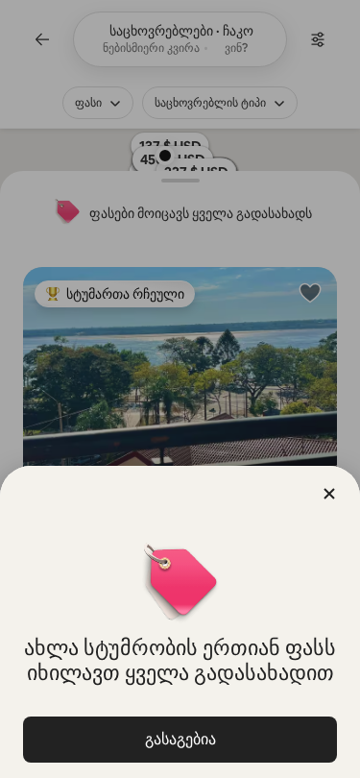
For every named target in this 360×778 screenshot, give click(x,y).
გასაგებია (180, 739)
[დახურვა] (329, 493)
